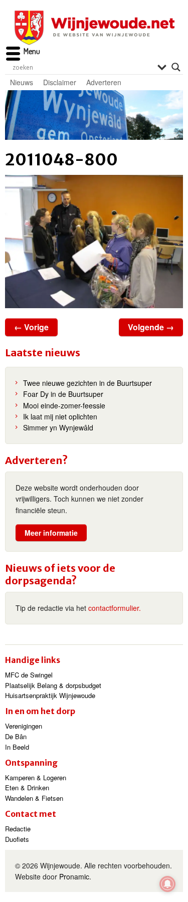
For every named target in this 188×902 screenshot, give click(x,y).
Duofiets (17, 839)
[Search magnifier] (176, 67)
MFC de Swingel (29, 675)
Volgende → (151, 327)
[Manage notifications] (167, 884)
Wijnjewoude (94, 28)
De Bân (16, 736)
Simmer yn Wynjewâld (58, 427)
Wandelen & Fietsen (34, 798)
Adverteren (103, 82)
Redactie (18, 828)
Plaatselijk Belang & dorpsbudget (53, 685)
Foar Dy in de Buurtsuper (63, 394)
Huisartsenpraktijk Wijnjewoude (50, 695)
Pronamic (74, 876)
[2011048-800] (94, 241)
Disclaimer (59, 82)
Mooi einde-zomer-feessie (64, 405)
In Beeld (17, 747)
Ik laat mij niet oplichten (60, 416)
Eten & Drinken (27, 787)
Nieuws (21, 82)
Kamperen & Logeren (35, 777)
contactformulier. (114, 608)
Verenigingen (23, 726)
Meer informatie (51, 533)
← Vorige (31, 327)
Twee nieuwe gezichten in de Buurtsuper (87, 383)
